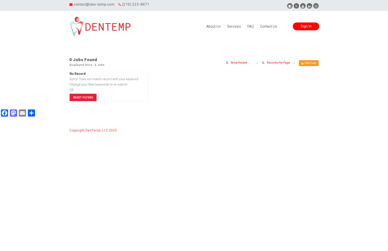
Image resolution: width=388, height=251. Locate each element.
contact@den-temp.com (94, 4)
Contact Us (268, 26)
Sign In (306, 26)
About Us (213, 26)
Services (234, 26)
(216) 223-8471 (135, 4)
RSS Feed (310, 63)
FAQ (250, 26)
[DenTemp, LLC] (100, 26)
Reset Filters (83, 97)
